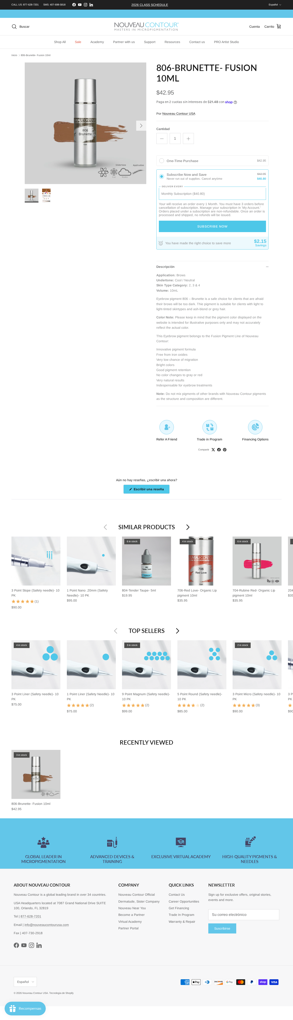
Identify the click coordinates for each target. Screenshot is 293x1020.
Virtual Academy (130, 921)
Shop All (60, 42)
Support (149, 42)
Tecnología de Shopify (61, 993)
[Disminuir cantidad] (161, 138)
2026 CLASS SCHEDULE (149, 5)
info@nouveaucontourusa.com (46, 925)
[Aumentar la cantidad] (188, 138)
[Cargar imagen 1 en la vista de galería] (85, 123)
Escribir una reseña (151, 490)
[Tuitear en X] (213, 449)
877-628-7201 (31, 4)
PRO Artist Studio (226, 42)
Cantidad (163, 129)
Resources (172, 42)
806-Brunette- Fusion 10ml (35, 55)
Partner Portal (128, 928)
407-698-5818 (57, 4)
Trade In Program (181, 915)
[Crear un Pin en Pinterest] (224, 449)
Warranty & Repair (182, 921)
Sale (78, 42)
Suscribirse (222, 928)
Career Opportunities (184, 901)
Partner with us (124, 42)
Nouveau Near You (132, 908)
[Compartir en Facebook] (219, 449)
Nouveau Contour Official (136, 894)
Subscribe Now (212, 226)
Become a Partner (131, 915)
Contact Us (177, 894)
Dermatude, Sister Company (139, 901)
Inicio (14, 55)
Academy (97, 42)
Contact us (197, 42)
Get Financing (179, 908)
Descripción (165, 267)
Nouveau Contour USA (178, 113)
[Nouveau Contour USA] (146, 26)
